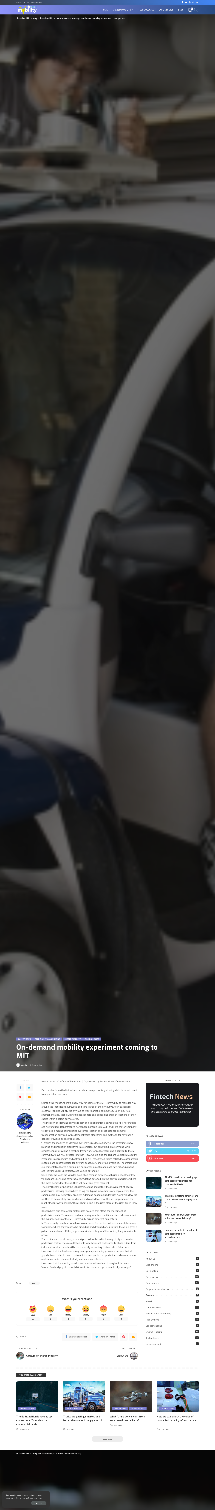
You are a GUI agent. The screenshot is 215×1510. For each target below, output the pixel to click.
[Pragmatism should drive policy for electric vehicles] (25, 1121)
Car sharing (152, 1277)
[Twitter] (29, 1087)
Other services (153, 1307)
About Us (150, 1258)
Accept (39, 1503)
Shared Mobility (73, 1039)
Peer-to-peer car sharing (47, 1039)
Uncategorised (153, 1344)
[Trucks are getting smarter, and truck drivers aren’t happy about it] (153, 1201)
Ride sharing (152, 1319)
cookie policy (39, 1498)
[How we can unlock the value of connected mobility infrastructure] (153, 1235)
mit (35, 1283)
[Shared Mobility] (27, 9)
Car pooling (152, 1271)
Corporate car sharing (157, 1289)
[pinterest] (172, 1158)
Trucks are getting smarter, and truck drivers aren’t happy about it (181, 1199)
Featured (150, 1295)
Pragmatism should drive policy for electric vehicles (24, 1137)
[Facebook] (20, 1087)
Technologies (92, 1039)
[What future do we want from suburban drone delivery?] (153, 1218)
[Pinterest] (20, 1097)
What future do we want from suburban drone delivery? (180, 1216)
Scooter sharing (154, 1325)
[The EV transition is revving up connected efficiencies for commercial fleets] (153, 1182)
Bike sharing (152, 1264)
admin (24, 1065)
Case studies (24, 1039)
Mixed (149, 1301)
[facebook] (172, 1144)
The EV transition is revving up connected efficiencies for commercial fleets (181, 1180)
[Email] (29, 1097)
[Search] (196, 9)
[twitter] (172, 1151)
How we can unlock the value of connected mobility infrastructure (181, 1233)
